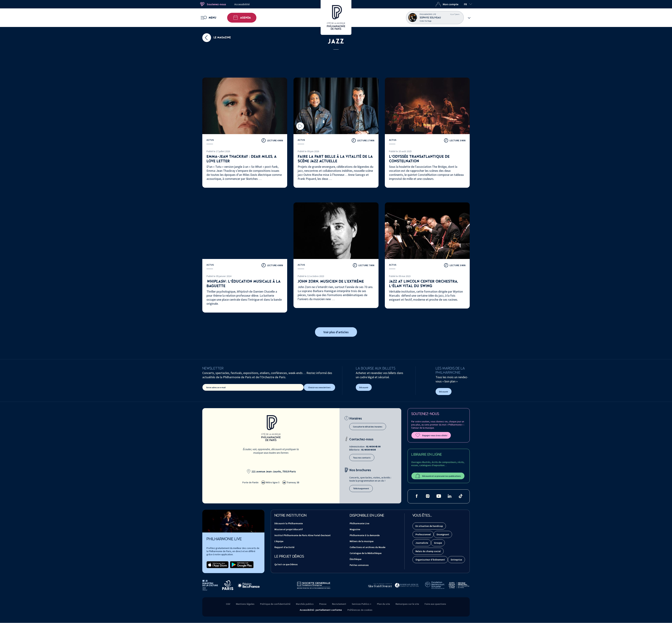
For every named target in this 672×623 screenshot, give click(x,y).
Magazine (355, 529)
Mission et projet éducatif (288, 529)
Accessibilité (242, 4)
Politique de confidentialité (275, 603)
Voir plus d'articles (336, 332)
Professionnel (423, 534)
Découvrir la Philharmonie (288, 523)
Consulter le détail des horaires (367, 426)
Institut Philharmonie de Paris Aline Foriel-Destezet (302, 535)
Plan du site (383, 603)
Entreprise (456, 559)
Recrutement (339, 603)
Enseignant (443, 534)
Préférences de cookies (359, 609)
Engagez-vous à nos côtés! (434, 435)
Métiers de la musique (361, 541)
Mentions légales (245, 603)
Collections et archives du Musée (367, 547)
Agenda (245, 17)
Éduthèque (355, 559)
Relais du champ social (428, 551)
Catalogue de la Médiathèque (366, 553)
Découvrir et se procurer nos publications (441, 476)
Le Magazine (222, 37)
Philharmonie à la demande (365, 535)
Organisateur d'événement (430, 559)
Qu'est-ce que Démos (286, 564)
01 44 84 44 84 (368, 449)
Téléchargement (361, 488)
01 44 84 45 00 (373, 446)
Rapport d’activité (284, 547)
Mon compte (450, 4)
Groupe (438, 542)
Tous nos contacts (362, 457)
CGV (228, 603)
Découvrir (363, 387)
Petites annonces (359, 565)
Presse (322, 603)
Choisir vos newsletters (319, 387)
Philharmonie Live (359, 523)
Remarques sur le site (407, 603)
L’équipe (278, 541)
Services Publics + (361, 603)
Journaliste (421, 542)
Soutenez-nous (216, 4)
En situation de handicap (429, 526)
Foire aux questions (435, 603)
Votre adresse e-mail (216, 387)
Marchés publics (305, 603)
